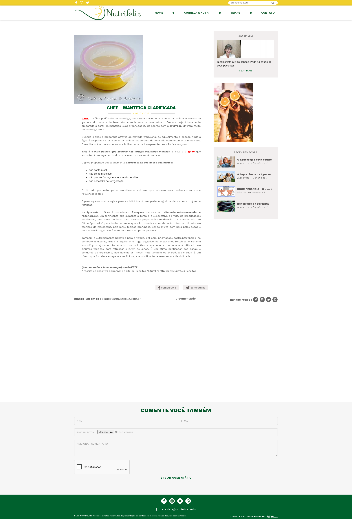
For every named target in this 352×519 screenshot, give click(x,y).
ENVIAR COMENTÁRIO (176, 477)
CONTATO (268, 12)
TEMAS (235, 12)
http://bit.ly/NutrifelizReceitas (178, 270)
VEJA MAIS (245, 70)
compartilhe (168, 287)
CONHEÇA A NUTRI (196, 12)
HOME (159, 12)
